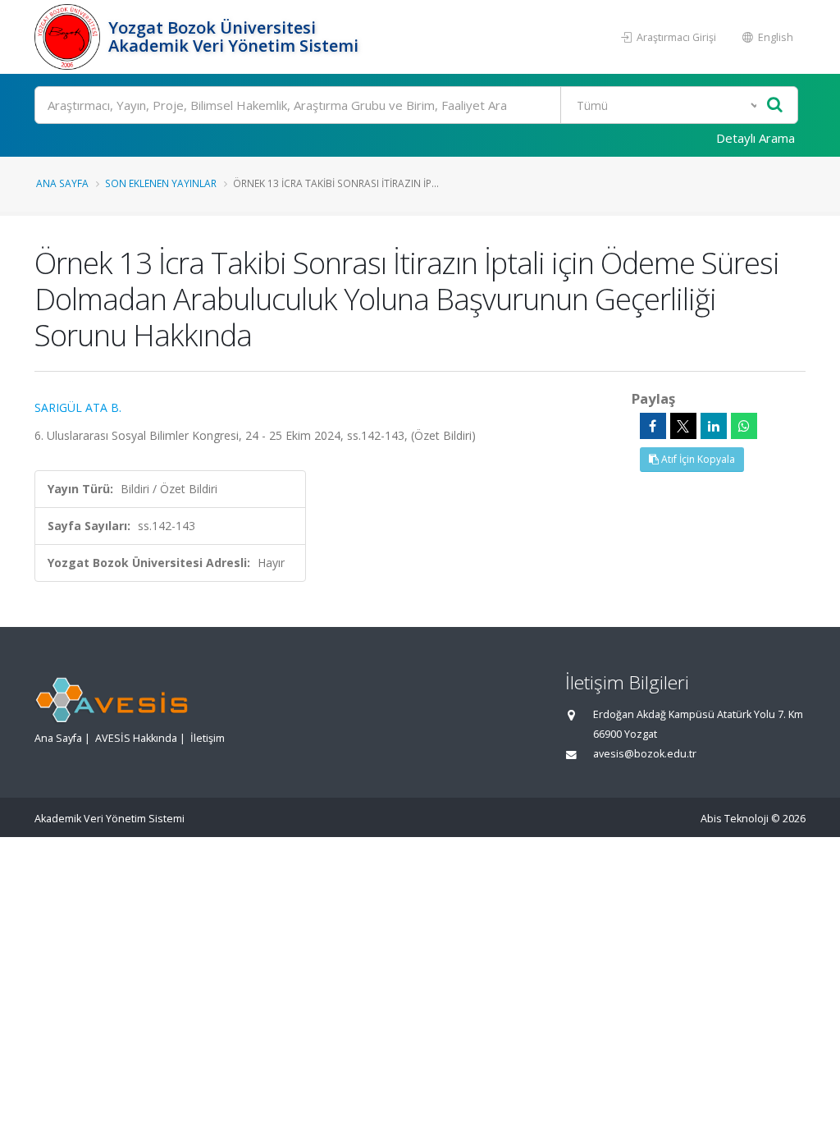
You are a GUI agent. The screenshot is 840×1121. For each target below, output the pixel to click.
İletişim (207, 738)
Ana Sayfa (62, 183)
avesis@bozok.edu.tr (644, 754)
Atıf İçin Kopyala (697, 459)
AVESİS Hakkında (136, 738)
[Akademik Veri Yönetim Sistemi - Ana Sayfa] (69, 37)
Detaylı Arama (755, 138)
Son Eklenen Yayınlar (161, 183)
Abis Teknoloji (735, 819)
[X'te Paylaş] (683, 426)
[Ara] (774, 105)
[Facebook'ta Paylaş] (653, 426)
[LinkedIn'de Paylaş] (714, 426)
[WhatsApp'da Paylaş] (744, 426)
